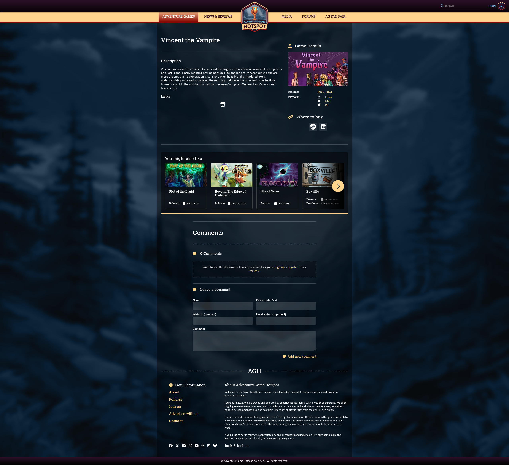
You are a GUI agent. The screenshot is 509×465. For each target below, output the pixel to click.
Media (287, 16)
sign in (279, 267)
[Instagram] (190, 446)
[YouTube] (197, 446)
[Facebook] (171, 446)
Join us (175, 406)
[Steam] (313, 127)
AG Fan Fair (335, 16)
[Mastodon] (208, 446)
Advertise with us (183, 414)
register (293, 267)
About (174, 392)
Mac (328, 101)
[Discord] (184, 446)
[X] (177, 446)
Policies (175, 399)
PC (327, 105)
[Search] (460, 6)
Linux (328, 97)
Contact (176, 421)
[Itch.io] (222, 105)
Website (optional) (204, 314)
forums (254, 271)
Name (196, 300)
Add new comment (301, 356)
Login (492, 6)
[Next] (338, 186)
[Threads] (203, 446)
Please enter (266, 300)
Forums (309, 16)
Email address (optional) (271, 314)
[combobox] (460, 6)
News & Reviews (218, 16)
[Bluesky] (215, 446)
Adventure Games (178, 16)
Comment (199, 329)
